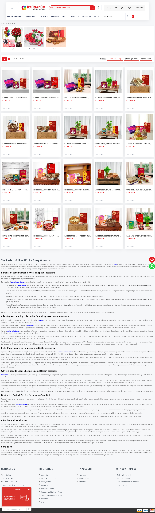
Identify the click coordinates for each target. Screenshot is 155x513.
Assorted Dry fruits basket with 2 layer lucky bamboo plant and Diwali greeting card (108, 190)
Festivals (56, 49)
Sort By (103, 59)
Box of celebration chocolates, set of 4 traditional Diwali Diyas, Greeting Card (77, 98)
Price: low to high (116, 59)
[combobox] (72, 7)
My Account (109, 8)
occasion (30, 326)
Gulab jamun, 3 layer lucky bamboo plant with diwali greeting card (108, 144)
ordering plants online (65, 352)
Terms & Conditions (48, 478)
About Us (44, 475)
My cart (122, 8)
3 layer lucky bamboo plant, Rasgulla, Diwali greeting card (77, 144)
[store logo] (33, 8)
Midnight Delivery (123, 478)
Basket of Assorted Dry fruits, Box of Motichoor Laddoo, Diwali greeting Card (108, 236)
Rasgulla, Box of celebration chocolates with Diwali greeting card (15, 98)
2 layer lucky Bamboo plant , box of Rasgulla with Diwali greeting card (108, 98)
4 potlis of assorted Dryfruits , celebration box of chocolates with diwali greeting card (139, 144)
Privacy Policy (46, 482)
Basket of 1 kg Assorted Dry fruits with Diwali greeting (77, 236)
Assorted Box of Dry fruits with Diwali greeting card (139, 98)
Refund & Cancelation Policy (51, 495)
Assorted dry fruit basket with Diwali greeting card (46, 144)
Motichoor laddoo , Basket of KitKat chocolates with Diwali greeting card (46, 236)
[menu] (64, 16)
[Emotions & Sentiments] (34, 37)
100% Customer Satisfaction (128, 482)
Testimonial (139, 7)
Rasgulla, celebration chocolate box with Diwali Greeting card (46, 98)
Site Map (82, 482)
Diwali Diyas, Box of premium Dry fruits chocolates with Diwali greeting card (15, 236)
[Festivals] (56, 37)
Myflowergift (22, 285)
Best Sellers (147, 59)
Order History (84, 478)
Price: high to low (132, 59)
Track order (129, 8)
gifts (115, 265)
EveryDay (13, 49)
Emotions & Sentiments (34, 49)
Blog (42, 502)
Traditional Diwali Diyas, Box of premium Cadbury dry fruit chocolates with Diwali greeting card (139, 190)
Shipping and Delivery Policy (51, 492)
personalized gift (21, 404)
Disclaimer (44, 499)
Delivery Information (124, 475)
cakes (41, 320)
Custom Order (122, 485)
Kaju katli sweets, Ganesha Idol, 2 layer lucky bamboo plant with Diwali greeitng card (139, 236)
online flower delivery (18, 282)
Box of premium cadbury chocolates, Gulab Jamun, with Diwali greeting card (15, 190)
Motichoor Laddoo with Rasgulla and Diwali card (77, 190)
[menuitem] (14, 16)
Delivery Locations (47, 488)
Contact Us (45, 485)
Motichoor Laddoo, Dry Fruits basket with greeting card (46, 190)
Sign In (116, 8)
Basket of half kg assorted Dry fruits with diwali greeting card (15, 144)
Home (3, 23)
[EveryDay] (12, 37)
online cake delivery (13, 331)
